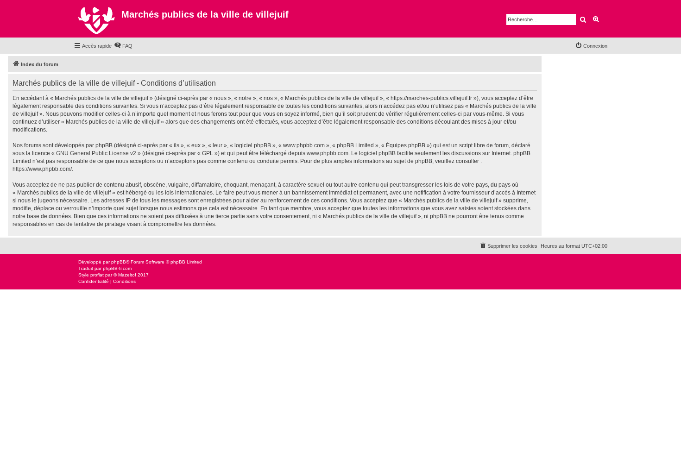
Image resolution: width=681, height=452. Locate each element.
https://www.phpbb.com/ (42, 169)
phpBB (118, 261)
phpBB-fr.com (117, 268)
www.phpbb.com (327, 153)
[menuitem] (123, 45)
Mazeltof (127, 274)
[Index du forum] (97, 18)
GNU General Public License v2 (96, 153)
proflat (97, 274)
